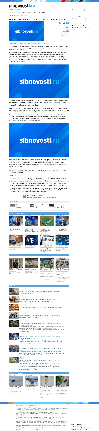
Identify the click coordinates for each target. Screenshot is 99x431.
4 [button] (75, 23)
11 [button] (75, 25)
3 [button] (72, 23)
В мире (18, 12)
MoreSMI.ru (39, 429)
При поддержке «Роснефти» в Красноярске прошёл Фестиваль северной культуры (40, 324)
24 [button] (72, 30)
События (22, 357)
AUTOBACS (34, 59)
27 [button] (80, 30)
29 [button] (85, 30)
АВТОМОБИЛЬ (66, 31)
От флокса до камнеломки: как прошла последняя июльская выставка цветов (39, 361)
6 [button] (80, 23)
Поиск (87, 10)
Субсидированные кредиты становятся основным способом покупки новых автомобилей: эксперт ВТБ (62, 228)
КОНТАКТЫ (74, 402)
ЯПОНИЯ (67, 30)
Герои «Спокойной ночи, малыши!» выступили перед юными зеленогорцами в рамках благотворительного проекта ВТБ (62, 248)
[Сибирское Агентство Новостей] (22, 5)
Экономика (44, 12)
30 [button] (88, 30)
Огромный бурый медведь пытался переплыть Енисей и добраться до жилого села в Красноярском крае (15, 388)
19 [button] (77, 27)
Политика (30, 12)
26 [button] (77, 30)
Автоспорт (22, 345)
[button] (73, 16)
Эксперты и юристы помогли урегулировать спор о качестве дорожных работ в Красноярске (39, 316)
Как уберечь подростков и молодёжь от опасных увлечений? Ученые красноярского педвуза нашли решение (46, 229)
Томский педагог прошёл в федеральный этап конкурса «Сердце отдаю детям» (46, 388)
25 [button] (75, 30)
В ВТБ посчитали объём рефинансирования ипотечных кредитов (30, 247)
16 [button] (88, 25)
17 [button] (72, 27)
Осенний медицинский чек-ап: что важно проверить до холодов (41, 307)
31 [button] (72, 32)
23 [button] (88, 27)
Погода (25, 1)
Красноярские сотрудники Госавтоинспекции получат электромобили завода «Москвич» (60, 206)
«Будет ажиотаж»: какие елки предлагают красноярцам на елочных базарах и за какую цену (47, 270)
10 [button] (72, 25)
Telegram (40, 195)
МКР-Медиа (17, 9)
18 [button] (75, 27)
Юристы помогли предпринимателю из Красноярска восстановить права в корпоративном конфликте (37, 300)
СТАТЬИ (13, 285)
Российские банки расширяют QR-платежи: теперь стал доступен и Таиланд (14, 228)
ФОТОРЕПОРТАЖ (16, 255)
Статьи (11, 9)
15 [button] (85, 25)
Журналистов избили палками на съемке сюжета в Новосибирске (15, 269)
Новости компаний (21, 15)
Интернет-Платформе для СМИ (30, 429)
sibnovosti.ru (52, 409)
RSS (10, 402)
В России (24, 12)
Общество (37, 12)
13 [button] (80, 25)
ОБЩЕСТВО (66, 27)
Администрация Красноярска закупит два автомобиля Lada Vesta (41, 206)
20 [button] (80, 27)
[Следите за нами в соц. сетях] (63, 1)
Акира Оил (18, 52)
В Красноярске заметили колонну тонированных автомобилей (21, 206)
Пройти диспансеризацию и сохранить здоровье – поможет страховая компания (39, 292)
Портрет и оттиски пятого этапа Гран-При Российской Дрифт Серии (40, 349)
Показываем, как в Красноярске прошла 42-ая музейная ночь (31, 269)
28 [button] (83, 30)
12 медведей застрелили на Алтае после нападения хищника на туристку (62, 388)
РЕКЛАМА (86, 402)
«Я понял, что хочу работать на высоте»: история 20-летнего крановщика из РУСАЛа (39, 337)
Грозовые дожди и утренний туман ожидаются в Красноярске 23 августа (31, 388)
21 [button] (83, 27)
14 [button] (83, 25)
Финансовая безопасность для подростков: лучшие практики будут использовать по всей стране (16, 247)
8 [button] (85, 23)
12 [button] (77, 25)
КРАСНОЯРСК (18, 1)
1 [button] (85, 20)
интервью (22, 334)
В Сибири (12, 12)
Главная (11, 15)
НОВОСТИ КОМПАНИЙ (64, 33)
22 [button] (85, 27)
